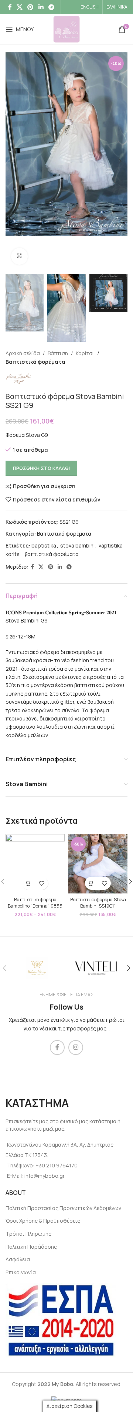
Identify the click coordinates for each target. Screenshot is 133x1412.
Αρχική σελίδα (23, 353)
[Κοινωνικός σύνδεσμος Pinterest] (30, 7)
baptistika (43, 545)
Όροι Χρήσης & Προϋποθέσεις (43, 1220)
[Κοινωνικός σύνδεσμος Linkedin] (41, 7)
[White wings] (36, 968)
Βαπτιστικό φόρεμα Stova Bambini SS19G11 (98, 902)
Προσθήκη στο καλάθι (41, 468)
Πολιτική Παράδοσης (31, 1246)
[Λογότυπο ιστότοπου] (66, 28)
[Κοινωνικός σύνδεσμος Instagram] (75, 1047)
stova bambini (77, 545)
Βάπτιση (58, 353)
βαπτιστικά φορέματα (52, 554)
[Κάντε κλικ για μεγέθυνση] (19, 256)
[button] (91, 883)
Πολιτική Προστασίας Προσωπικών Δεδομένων (63, 1208)
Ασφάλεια (18, 1259)
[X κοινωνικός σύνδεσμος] (19, 7)
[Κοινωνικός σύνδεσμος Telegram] (51, 7)
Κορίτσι (85, 353)
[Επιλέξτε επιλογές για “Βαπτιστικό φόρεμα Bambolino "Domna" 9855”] (28, 883)
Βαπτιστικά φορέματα (35, 361)
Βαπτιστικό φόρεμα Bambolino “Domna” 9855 (35, 902)
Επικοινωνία (21, 1272)
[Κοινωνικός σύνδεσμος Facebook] (10, 7)
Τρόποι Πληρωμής (28, 1233)
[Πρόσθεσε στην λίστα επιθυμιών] (41, 883)
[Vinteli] (96, 968)
